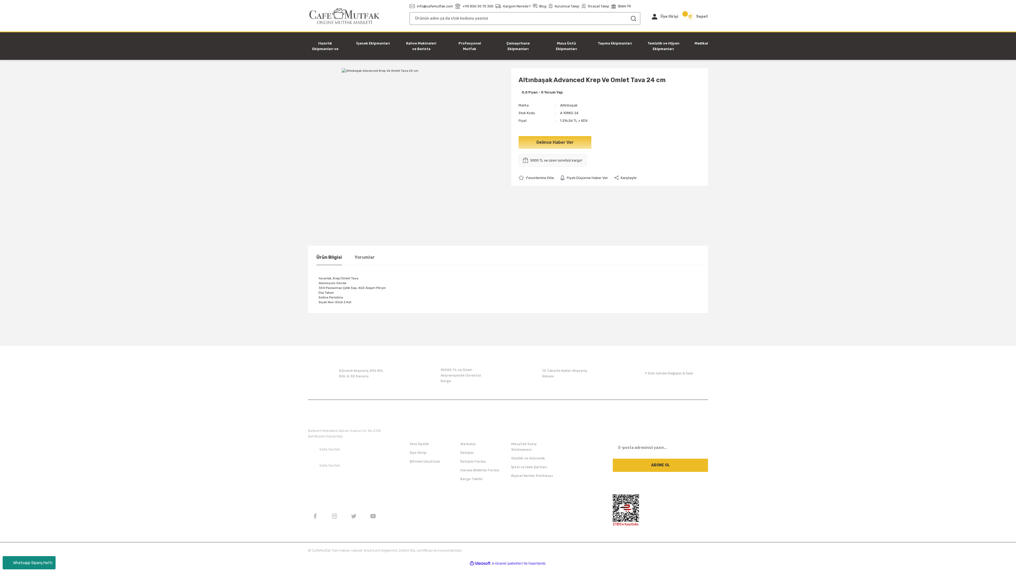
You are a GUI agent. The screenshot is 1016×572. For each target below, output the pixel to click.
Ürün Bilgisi (329, 257)
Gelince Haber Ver (555, 142)
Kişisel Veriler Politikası (532, 476)
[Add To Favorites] (536, 178)
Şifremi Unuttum (425, 461)
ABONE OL (660, 465)
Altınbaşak (569, 105)
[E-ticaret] (507, 563)
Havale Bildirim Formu (479, 470)
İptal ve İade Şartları (529, 467)
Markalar (468, 444)
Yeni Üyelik (419, 444)
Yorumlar (365, 257)
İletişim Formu (473, 461)
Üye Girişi (418, 453)
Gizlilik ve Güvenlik (528, 458)
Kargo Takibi (471, 479)
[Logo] (344, 16)
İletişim (467, 453)
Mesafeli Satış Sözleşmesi (524, 447)
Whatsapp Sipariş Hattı (32, 563)
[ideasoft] (480, 563)
